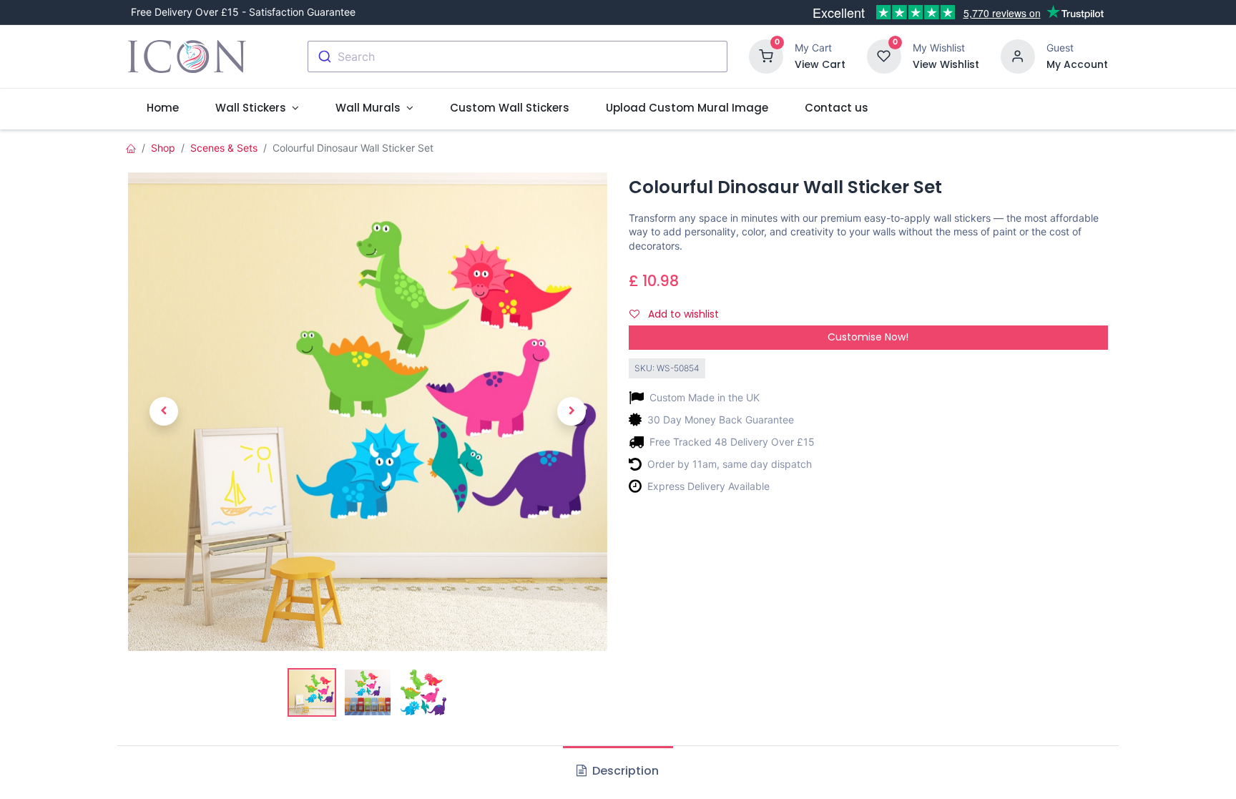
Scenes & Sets (224, 148)
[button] (164, 411)
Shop (163, 148)
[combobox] (517, 56)
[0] (766, 55)
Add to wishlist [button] (682, 314)
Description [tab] (624, 771)
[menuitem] (162, 108)
